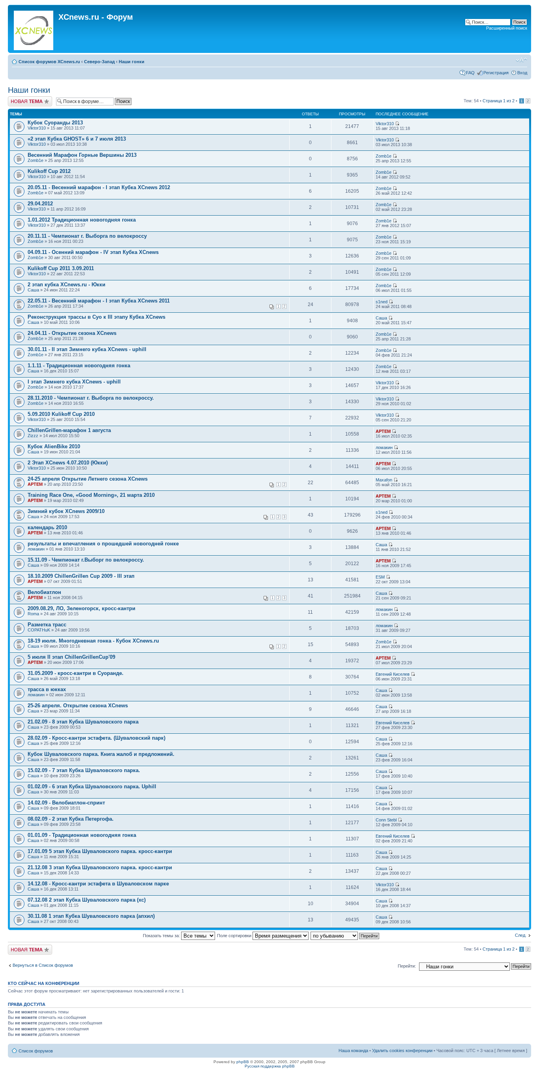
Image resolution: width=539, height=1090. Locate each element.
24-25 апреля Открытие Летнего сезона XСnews (88, 479)
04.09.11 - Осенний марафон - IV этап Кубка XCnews (93, 252)
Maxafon (384, 479)
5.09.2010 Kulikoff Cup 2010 (61, 414)
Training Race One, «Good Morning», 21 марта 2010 (91, 495)
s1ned (381, 301)
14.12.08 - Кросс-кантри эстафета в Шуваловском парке (98, 884)
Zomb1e (35, 160)
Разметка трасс (47, 625)
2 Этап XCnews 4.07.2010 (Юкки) (68, 463)
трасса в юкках (47, 689)
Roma (33, 613)
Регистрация (496, 72)
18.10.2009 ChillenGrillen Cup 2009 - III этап (81, 576)
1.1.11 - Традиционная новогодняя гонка (79, 365)
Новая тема (20, 98)
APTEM (383, 431)
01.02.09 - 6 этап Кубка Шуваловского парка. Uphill (92, 786)
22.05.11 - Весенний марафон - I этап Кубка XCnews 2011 (99, 301)
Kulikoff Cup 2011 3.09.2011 (61, 268)
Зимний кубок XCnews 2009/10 (66, 511)
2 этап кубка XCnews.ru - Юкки (66, 285)
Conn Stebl (386, 820)
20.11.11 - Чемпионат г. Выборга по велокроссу (87, 236)
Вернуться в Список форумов (43, 965)
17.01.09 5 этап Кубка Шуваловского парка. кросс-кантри (100, 851)
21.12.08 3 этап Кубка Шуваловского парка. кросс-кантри (100, 867)
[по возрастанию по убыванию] (345, 935)
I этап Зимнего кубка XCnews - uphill (74, 382)
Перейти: (407, 966)
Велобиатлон (44, 592)
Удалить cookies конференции (402, 1050)
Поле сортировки (235, 935)
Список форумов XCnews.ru (49, 61)
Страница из (499, 100)
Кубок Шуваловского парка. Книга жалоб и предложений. (101, 754)
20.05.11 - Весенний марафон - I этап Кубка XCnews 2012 (99, 187)
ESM (380, 577)
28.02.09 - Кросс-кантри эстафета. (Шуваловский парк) (96, 738)
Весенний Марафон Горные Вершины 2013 (82, 155)
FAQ (470, 72)
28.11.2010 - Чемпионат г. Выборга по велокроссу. (91, 398)
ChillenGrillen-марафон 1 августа (69, 430)
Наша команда (353, 1050)
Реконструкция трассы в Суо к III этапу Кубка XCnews (96, 317)
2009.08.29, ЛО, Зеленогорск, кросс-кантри (81, 608)
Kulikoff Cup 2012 (49, 171)
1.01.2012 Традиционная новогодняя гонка (82, 220)
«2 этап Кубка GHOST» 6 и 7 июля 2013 (77, 139)
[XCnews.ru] (34, 29)
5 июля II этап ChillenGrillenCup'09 (71, 657)
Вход (522, 72)
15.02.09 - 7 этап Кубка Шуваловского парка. (84, 770)
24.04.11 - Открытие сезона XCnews (72, 333)
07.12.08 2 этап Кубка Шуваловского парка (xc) (87, 900)
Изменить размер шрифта (521, 60)
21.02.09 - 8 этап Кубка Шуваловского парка (83, 722)
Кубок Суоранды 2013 (55, 123)
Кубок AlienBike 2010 (54, 446)
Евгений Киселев (393, 674)
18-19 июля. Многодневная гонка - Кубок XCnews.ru (93, 641)
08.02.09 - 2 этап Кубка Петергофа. (71, 819)
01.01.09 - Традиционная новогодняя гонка (82, 835)
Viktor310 (37, 128)
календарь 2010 (47, 527)
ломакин (384, 447)
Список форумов (36, 1051)
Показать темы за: (162, 935)
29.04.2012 (40, 204)
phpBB (242, 1062)
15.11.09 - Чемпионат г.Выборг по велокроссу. (86, 560)
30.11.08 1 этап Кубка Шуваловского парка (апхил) (91, 916)
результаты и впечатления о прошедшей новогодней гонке (103, 544)
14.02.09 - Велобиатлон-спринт (66, 803)
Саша (33, 290)
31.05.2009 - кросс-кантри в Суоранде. (76, 673)
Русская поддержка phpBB (270, 1066)
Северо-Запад (99, 61)
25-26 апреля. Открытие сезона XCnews (78, 705)
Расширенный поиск (506, 28)
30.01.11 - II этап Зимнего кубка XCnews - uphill (87, 349)
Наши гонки (131, 61)
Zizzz (33, 435)
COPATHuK (39, 630)
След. (520, 935)
